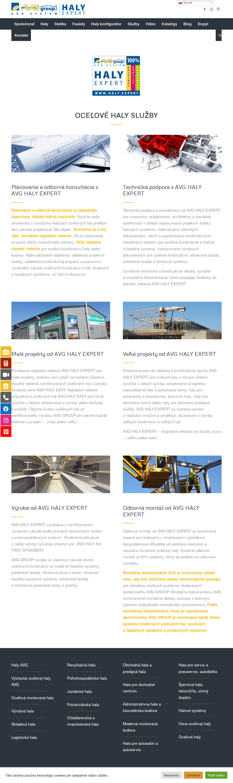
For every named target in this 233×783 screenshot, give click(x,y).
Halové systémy (192, 710)
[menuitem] (24, 24)
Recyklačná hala (81, 665)
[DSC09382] (60, 474)
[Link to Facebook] (204, 9)
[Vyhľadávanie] (219, 35)
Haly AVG (19, 665)
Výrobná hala (22, 711)
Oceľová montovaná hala (32, 697)
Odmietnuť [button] (193, 775)
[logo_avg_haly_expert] (48, 9)
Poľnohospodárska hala (87, 678)
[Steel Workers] (172, 474)
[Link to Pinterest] (218, 9)
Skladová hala (23, 724)
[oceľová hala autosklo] (60, 320)
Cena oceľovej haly (195, 723)
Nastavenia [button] (171, 775)
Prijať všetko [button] (216, 775)
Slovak (187, 2)
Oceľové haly (190, 737)
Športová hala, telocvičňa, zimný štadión (193, 690)
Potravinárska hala (83, 704)
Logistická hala (24, 737)
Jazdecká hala (79, 691)
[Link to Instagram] (211, 9)
